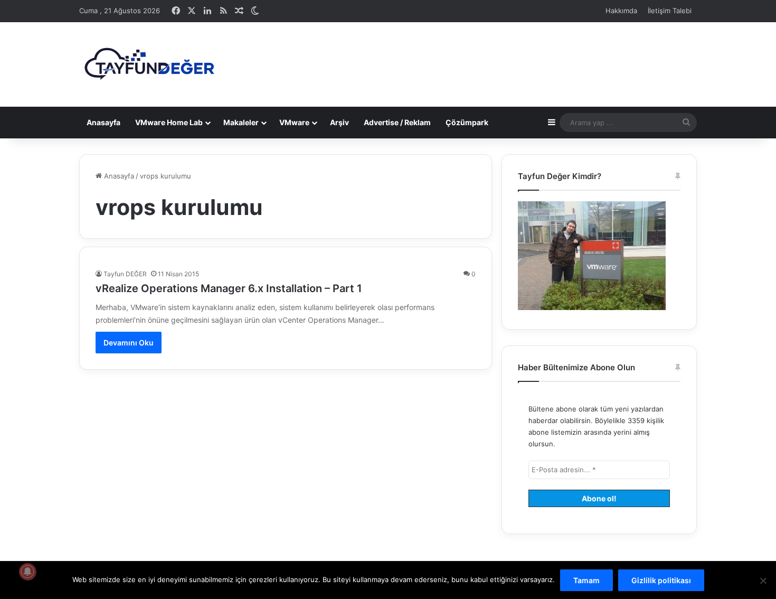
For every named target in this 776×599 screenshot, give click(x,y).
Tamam (586, 580)
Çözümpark (467, 122)
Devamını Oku (128, 342)
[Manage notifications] (27, 571)
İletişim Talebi (670, 10)
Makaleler (241, 122)
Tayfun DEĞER (125, 274)
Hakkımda (621, 10)
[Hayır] (763, 580)
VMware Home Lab (169, 122)
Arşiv (339, 122)
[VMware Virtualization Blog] (149, 64)
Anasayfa (103, 122)
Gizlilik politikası (661, 580)
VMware (294, 122)
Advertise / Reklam (397, 122)
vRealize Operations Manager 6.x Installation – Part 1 (229, 288)
